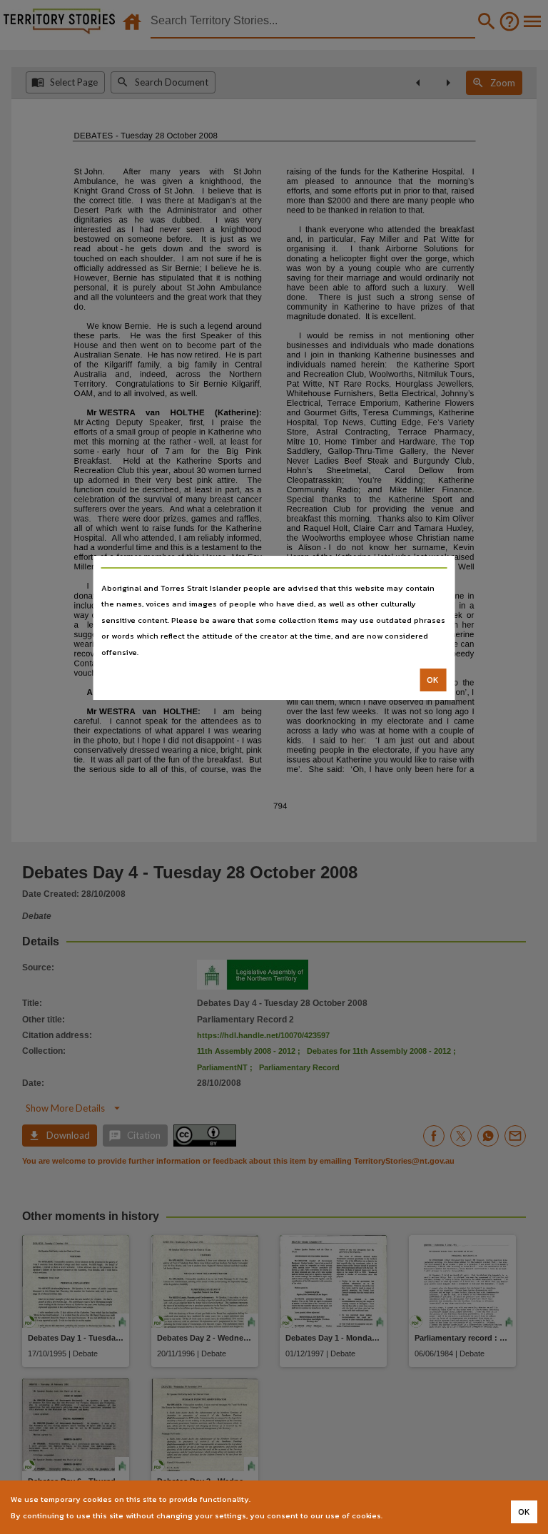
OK (433, 680)
